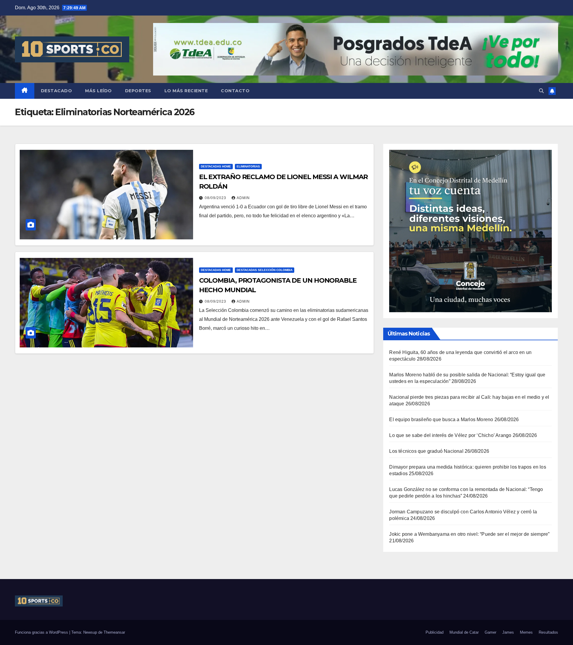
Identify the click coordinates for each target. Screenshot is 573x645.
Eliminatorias (248, 166)
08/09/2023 (216, 198)
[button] (541, 90)
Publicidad (434, 632)
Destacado (56, 90)
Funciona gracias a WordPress (42, 632)
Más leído (98, 90)
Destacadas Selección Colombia (264, 270)
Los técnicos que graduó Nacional (426, 451)
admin (243, 198)
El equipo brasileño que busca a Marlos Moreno (441, 419)
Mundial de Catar (464, 632)
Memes (526, 632)
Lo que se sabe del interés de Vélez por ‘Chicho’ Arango (450, 435)
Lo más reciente (186, 90)
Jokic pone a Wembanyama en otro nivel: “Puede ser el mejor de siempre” (469, 534)
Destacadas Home (216, 166)
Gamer (490, 632)
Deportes (138, 90)
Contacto (235, 90)
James (508, 632)
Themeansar (114, 632)
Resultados (548, 632)
